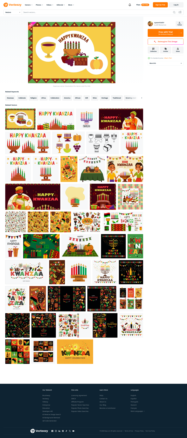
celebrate (22, 98)
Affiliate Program (77, 402)
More (70, 5)
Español (133, 399)
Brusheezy (46, 395)
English (133, 395)
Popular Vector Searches (80, 405)
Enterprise (46, 405)
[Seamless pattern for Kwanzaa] (60, 222)
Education (46, 408)
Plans (138, 5)
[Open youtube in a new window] (73, 431)
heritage (104, 98)
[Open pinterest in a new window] (63, 431)
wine (95, 98)
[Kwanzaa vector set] (68, 143)
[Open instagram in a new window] (56, 431)
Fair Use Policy (150, 431)
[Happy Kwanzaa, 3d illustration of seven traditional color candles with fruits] (103, 197)
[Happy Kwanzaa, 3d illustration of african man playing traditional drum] (32, 197)
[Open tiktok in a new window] (66, 431)
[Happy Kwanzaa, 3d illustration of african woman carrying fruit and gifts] (121, 119)
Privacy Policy (139, 431)
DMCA (73, 399)
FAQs (101, 395)
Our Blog (103, 405)
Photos (38, 5)
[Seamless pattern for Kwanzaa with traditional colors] (15, 222)
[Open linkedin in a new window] (59, 431)
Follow (180, 25)
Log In (176, 5)
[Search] (174, 12)
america (67, 98)
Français (134, 408)
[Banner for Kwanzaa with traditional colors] (75, 351)
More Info (153, 63)
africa (43, 98)
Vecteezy (45, 399)
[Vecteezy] (12, 5)
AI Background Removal (51, 418)
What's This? (168, 58)
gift (86, 98)
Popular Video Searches (80, 411)
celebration (55, 98)
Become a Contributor (108, 408)
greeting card (131, 98)
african (77, 98)
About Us (103, 402)
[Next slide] (139, 98)
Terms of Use (129, 431)
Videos (48, 5)
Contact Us (103, 399)
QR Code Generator (49, 421)
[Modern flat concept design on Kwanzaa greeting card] (130, 197)
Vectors (28, 5)
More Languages (137, 411)
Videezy (45, 402)
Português (134, 402)
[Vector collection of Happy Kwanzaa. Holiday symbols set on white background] (87, 222)
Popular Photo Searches (80, 408)
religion (33, 98)
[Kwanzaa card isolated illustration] (86, 119)
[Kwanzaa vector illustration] (20, 119)
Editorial (60, 5)
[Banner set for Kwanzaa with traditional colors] (43, 351)
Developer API (47, 411)
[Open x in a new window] (70, 431)
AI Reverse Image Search (51, 414)
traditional (117, 98)
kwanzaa (10, 98)
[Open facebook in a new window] (52, 431)
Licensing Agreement (79, 395)
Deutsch (134, 405)
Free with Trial (166, 33)
